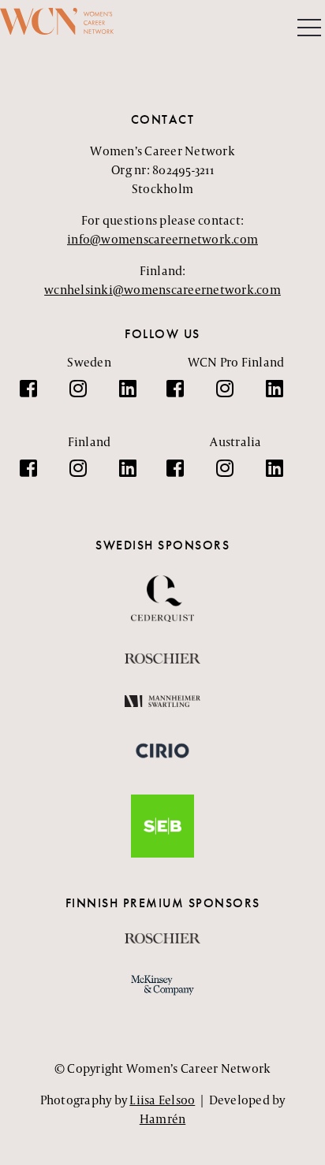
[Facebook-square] (36, 396)
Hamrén (163, 1119)
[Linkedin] (135, 396)
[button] (309, 29)
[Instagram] (86, 396)
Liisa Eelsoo (162, 1100)
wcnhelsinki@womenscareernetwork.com (162, 289)
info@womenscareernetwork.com (162, 239)
